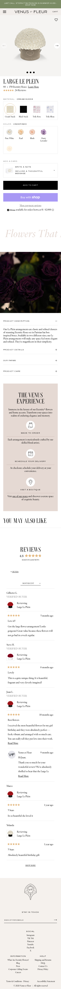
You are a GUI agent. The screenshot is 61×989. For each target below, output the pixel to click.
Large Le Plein (23, 607)
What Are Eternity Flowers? (18, 960)
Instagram (30, 935)
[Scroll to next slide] (57, 46)
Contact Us (43, 966)
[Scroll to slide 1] (27, 72)
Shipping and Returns (43, 960)
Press (18, 966)
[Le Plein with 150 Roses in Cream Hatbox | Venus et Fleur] (31, 11)
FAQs (43, 963)
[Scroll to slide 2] (30, 72)
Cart (55, 12)
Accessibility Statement (46, 981)
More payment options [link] (30, 205)
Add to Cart (30, 185)
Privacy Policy (43, 969)
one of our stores (20, 496)
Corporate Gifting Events (18, 969)
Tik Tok (30, 938)
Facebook (30, 947)
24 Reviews (20, 90)
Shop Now (30, 5)
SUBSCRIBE (55, 920)
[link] (30, 90)
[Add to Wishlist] (56, 19)
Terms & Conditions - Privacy (17, 981)
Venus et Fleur (25, 986)
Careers (18, 972)
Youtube (30, 944)
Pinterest (30, 941)
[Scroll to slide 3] (33, 72)
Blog (18, 963)
